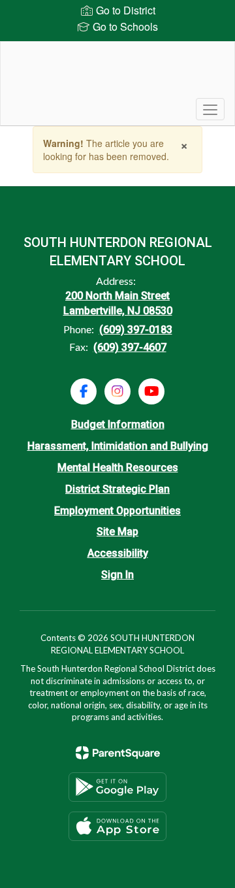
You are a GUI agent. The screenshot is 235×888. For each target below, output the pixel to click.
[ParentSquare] (117, 753)
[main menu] (210, 109)
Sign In (117, 574)
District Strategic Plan (117, 489)
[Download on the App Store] (117, 826)
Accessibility (117, 553)
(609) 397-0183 (135, 329)
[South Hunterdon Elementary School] (117, 73)
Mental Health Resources (117, 467)
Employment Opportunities (117, 510)
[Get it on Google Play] (117, 787)
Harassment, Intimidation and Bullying (117, 446)
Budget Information (117, 424)
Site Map (117, 531)
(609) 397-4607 (129, 347)
